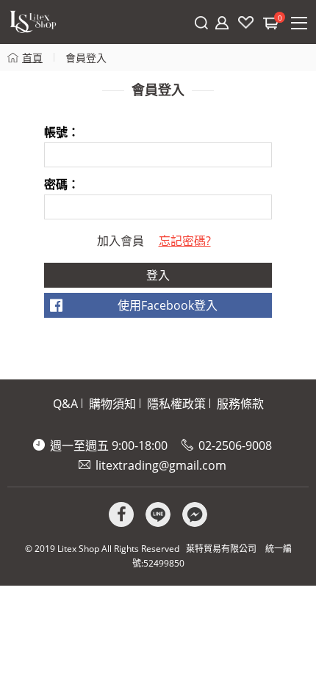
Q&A (65, 404)
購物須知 (112, 404)
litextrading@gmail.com (161, 465)
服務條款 (240, 404)
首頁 (32, 58)
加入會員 (120, 241)
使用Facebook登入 (168, 305)
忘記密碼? (185, 241)
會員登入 (86, 58)
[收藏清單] (246, 22)
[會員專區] (222, 22)
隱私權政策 (176, 404)
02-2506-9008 (235, 445)
